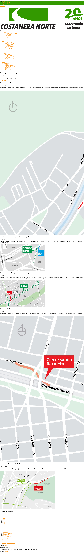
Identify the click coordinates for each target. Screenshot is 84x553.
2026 (4, 513)
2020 (4, 522)
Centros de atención (6, 3)
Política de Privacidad (6, 536)
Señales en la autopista (9, 59)
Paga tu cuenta (8, 34)
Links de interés (5, 534)
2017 (4, 525)
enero (6, 515)
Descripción (7, 54)
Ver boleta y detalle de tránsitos (11, 33)
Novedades (4, 539)
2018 (4, 524)
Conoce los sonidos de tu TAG (11, 52)
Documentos (7, 67)
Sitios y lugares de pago (9, 36)
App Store (15, 547)
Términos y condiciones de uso (8, 543)
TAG (3, 41)
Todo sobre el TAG (8, 42)
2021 (4, 521)
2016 (4, 526)
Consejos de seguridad (9, 58)
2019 (4, 523)
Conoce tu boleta (8, 40)
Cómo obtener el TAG (9, 43)
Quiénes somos (5, 1)
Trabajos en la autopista (9, 56)
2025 (4, 517)
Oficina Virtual (5, 4)
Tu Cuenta (4, 32)
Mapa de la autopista (9, 55)
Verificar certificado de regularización (12, 69)
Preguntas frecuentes (6, 2)
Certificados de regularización (10, 68)
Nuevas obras (7, 60)
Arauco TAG (7, 49)
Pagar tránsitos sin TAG (9, 65)
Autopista (4, 53)
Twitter (5, 545)
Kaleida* (6, 551)
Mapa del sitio (5, 542)
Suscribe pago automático (10, 37)
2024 (4, 518)
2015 (4, 528)
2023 (4, 519)
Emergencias (2, 6)
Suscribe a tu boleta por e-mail (11, 38)
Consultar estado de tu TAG (10, 47)
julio (6, 514)
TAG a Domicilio (8, 45)
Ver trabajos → (3, 80)
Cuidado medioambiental (7, 533)
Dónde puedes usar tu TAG (10, 51)
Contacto (4, 535)
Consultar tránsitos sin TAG (10, 66)
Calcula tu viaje (8, 57)
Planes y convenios (8, 35)
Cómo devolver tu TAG (9, 46)
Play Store (11, 547)
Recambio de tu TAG (9, 48)
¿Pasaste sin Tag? (5, 63)
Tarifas (3, 62)
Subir (1, 530)
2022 (4, 520)
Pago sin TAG (8, 64)
